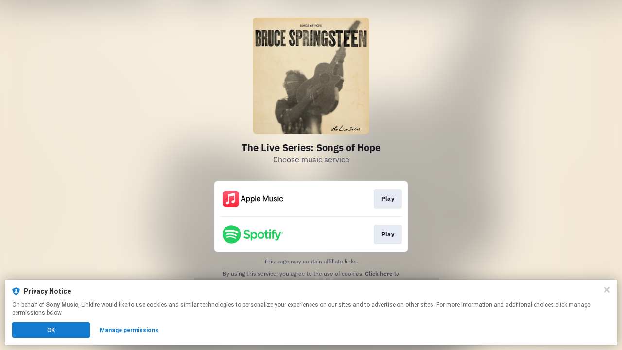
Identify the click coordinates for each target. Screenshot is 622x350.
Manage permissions (129, 330)
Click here (379, 273)
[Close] (607, 290)
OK (51, 330)
